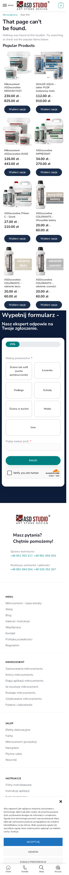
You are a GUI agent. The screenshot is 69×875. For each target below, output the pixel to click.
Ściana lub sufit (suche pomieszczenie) (19, 371)
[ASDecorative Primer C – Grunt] (17, 194)
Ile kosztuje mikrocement (22, 686)
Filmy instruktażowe (19, 785)
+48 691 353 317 (21, 555)
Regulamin (12, 645)
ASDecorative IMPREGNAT (44, 152)
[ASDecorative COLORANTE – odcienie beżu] (17, 261)
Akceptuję (33, 842)
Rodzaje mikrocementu (21, 692)
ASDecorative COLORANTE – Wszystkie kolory (46, 217)
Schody (47, 390)
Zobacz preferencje (33, 862)
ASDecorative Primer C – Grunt (16, 215)
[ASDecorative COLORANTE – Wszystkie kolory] (48, 194)
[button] (61, 801)
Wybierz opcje (17, 109)
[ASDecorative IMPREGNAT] (48, 131)
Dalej (33, 460)
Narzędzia (12, 748)
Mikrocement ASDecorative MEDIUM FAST (13, 88)
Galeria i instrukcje (18, 621)
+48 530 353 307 (45, 569)
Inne (33, 427)
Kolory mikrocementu (19, 674)
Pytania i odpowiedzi (19, 704)
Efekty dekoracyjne (18, 729)
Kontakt (10, 633)
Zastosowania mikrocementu (24, 668)
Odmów (33, 852)
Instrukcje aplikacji (18, 791)
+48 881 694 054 (45, 555)
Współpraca (13, 627)
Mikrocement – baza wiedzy (24, 603)
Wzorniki (11, 760)
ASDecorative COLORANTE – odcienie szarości (46, 283)
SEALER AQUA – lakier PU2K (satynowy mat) (46, 88)
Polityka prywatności (19, 639)
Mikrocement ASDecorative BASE (16, 152)
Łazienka (47, 370)
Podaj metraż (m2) (17, 441)
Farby (9, 735)
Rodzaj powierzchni (18, 358)
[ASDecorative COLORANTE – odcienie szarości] (48, 261)
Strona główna (10, 14)
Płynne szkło (14, 754)
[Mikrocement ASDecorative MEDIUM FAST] (17, 65)
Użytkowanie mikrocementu (24, 698)
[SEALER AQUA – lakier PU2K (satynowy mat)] (48, 65)
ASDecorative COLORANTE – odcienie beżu (13, 283)
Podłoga (19, 390)
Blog (8, 615)
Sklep (9, 609)
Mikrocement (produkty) (21, 742)
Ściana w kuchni (19, 409)
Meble (47, 409)
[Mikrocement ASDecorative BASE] (17, 131)
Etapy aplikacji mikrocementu (24, 680)
